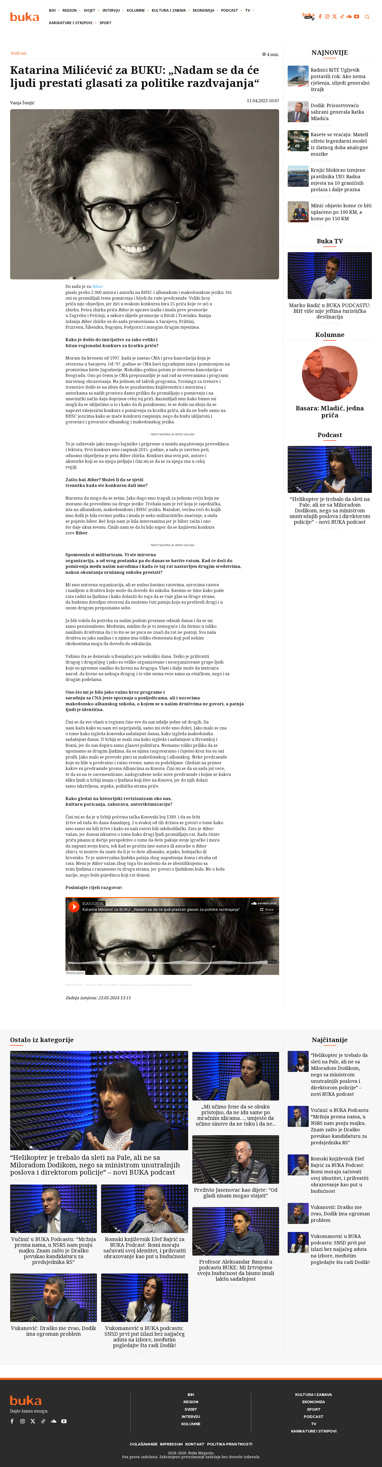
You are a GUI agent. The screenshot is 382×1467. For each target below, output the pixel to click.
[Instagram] (327, 16)
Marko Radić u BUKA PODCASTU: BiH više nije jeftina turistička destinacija (330, 311)
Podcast (19, 53)
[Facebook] (320, 16)
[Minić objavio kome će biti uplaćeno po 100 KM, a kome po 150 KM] (298, 211)
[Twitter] (334, 16)
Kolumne (330, 334)
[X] (52, 301)
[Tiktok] (342, 16)
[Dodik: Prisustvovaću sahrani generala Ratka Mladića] (298, 111)
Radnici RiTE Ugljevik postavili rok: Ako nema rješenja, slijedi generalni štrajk (340, 79)
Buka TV (330, 241)
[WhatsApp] (52, 325)
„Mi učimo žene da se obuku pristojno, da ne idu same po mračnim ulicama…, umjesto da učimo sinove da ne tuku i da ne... (235, 1115)
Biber (97, 286)
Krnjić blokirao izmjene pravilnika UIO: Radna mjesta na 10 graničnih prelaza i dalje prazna (338, 179)
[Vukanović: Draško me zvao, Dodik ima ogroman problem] (53, 1297)
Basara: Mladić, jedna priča (330, 411)
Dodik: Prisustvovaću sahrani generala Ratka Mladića (337, 111)
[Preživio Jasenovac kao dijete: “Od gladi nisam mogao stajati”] (235, 1159)
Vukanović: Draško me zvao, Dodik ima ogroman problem (53, 1331)
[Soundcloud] (349, 16)
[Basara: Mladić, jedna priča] (330, 373)
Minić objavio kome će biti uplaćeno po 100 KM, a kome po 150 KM (341, 212)
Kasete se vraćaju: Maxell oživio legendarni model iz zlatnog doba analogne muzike (339, 144)
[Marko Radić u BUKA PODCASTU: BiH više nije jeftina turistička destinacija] (330, 275)
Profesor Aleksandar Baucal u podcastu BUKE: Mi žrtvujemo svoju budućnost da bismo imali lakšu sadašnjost (235, 1270)
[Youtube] (356, 16)
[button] (367, 16)
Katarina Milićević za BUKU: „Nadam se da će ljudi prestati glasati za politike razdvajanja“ (139, 984)
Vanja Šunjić (22, 103)
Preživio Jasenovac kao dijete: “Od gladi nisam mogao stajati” (236, 1192)
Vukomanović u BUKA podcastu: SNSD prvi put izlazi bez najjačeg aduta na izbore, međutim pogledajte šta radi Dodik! (144, 1337)
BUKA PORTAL (74, 984)
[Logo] (24, 16)
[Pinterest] (52, 313)
